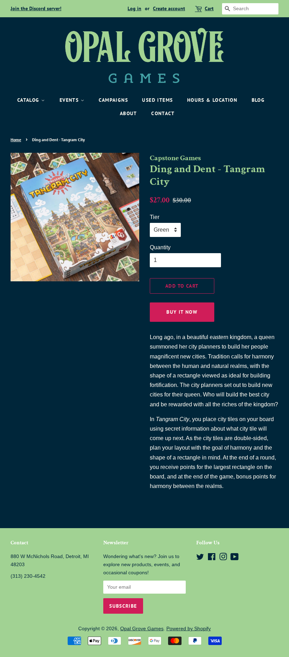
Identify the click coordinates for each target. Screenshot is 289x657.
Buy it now (181, 312)
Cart (209, 8)
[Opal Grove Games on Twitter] (200, 558)
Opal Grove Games (142, 628)
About (128, 113)
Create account (169, 8)
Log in (134, 8)
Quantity (160, 247)
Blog (258, 100)
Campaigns (113, 100)
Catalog (29, 100)
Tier (154, 217)
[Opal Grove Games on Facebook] (212, 558)
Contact (162, 113)
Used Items (157, 100)
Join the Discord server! (36, 8)
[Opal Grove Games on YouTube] (234, 558)
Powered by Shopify (188, 628)
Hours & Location (212, 100)
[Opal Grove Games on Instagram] (223, 558)
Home (16, 139)
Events (70, 100)
